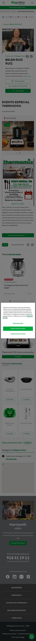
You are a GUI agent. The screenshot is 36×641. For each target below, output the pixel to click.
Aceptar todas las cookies (18, 328)
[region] (18, 320)
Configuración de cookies (18, 333)
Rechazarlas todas (18, 323)
